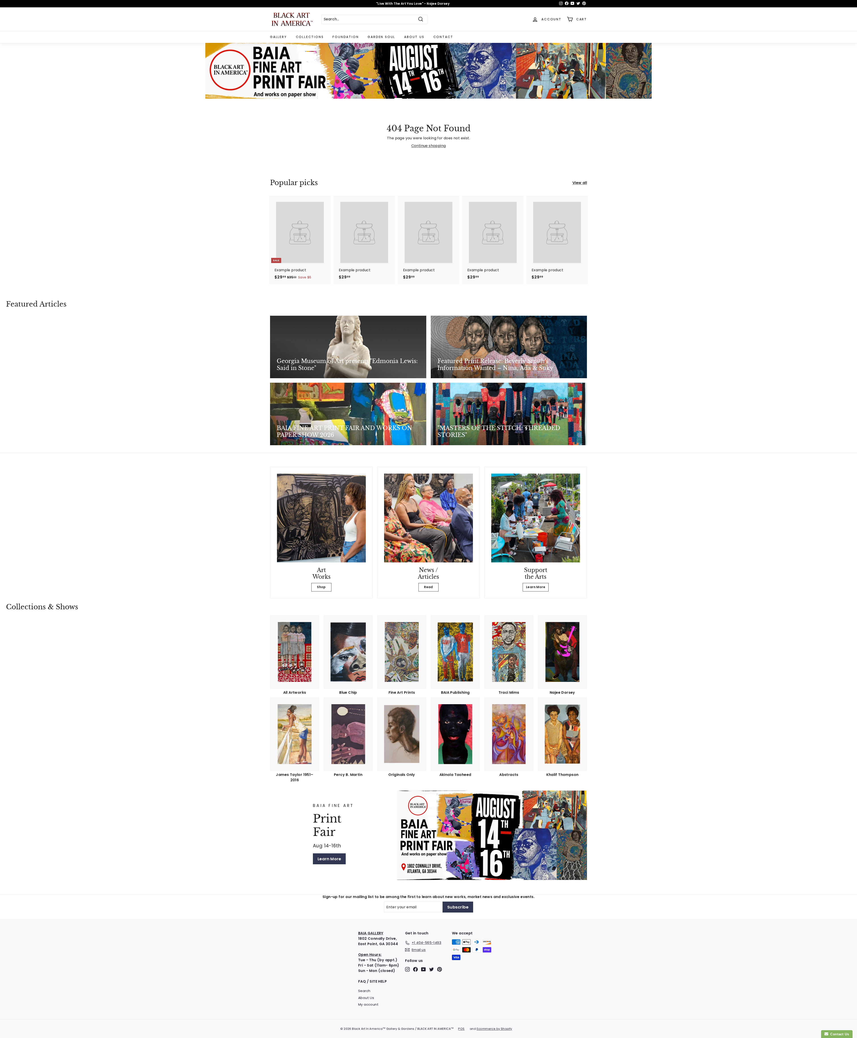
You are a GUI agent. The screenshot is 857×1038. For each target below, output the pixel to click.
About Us (414, 37)
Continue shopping (428, 145)
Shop (321, 587)
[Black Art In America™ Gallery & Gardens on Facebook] (415, 969)
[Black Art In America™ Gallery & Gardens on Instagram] (407, 969)
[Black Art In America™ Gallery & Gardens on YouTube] (423, 969)
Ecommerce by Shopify (494, 1029)
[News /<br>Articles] (428, 518)
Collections (310, 37)
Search (364, 990)
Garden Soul (381, 37)
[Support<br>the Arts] (535, 518)
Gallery (278, 37)
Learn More (535, 587)
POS (461, 1029)
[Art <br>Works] (321, 518)
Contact (443, 37)
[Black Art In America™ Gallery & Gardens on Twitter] (431, 969)
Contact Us (838, 1034)
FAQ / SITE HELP (372, 981)
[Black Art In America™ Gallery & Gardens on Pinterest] (439, 969)
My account (368, 1004)
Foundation (346, 37)
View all (579, 182)
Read (428, 587)
